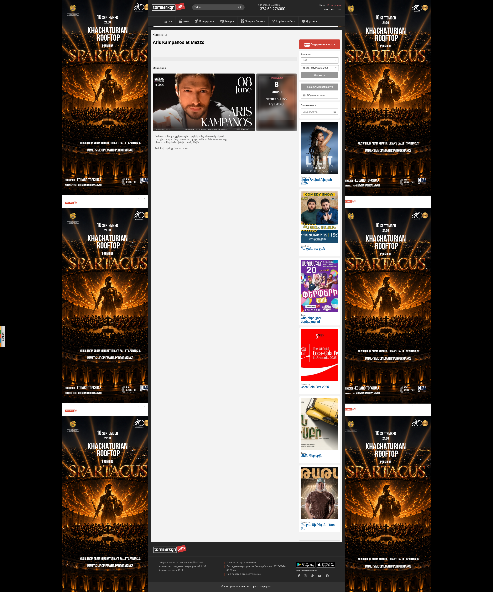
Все (170, 21)
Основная (159, 67)
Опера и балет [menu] (254, 21)
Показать (319, 75)
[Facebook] (299, 576)
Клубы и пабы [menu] (285, 21)
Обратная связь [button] (315, 95)
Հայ (326, 9)
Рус (340, 9)
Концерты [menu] (205, 21)
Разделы (306, 54)
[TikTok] (312, 576)
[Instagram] (305, 576)
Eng (333, 9)
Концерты (160, 35)
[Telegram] (327, 576)
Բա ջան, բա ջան (313, 249)
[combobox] (320, 60)
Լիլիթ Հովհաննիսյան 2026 (316, 181)
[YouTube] (319, 576)
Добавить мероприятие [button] (319, 87)
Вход (322, 5)
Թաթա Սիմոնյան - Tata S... (318, 526)
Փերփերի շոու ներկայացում (311, 320)
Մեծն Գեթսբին (311, 456)
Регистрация (334, 5)
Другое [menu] (310, 21)
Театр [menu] (228, 21)
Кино (186, 21)
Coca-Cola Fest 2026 (315, 387)
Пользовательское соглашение (243, 574)
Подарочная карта (322, 44)
